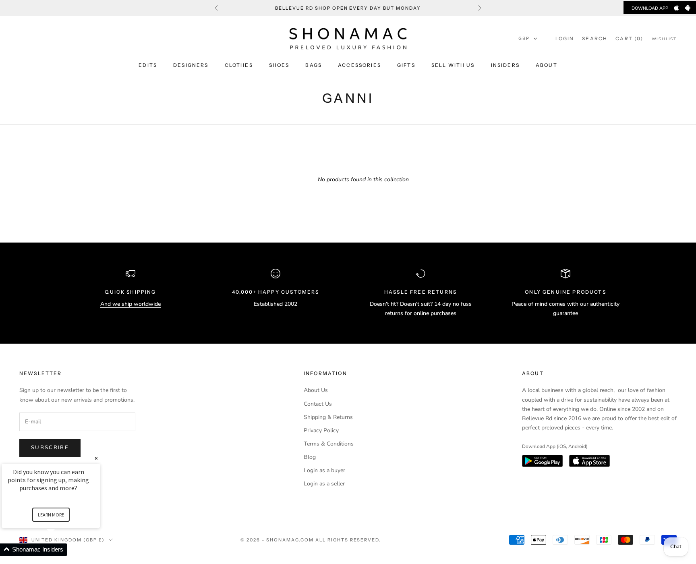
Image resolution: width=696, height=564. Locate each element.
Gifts (406, 65)
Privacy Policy (321, 430)
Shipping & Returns (328, 417)
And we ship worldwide (130, 304)
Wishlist (664, 39)
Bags (313, 65)
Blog (310, 457)
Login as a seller (324, 483)
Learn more (51, 515)
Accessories (359, 65)
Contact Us (318, 404)
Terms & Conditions (329, 444)
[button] (528, 38)
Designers (190, 65)
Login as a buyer (324, 470)
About (546, 65)
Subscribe (50, 447)
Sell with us (453, 65)
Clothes (239, 65)
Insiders (505, 65)
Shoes (279, 65)
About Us (316, 390)
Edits (148, 65)
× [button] (96, 458)
